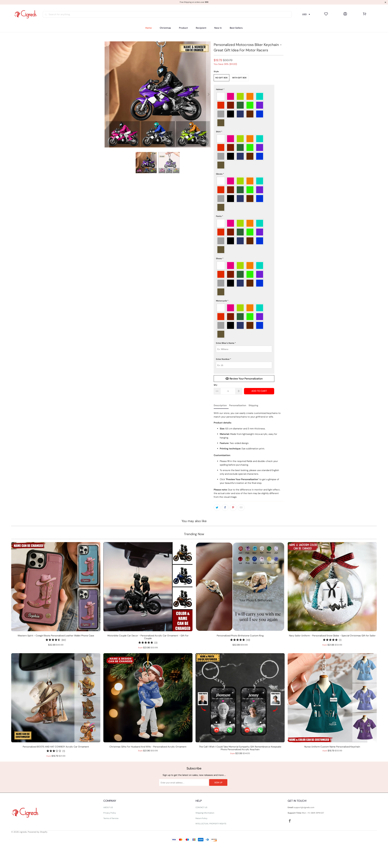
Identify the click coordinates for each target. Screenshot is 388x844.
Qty (215, 385)
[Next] (208, 94)
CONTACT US (201, 807)
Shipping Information (205, 813)
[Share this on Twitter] (217, 507)
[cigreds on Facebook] (290, 821)
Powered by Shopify (37, 832)
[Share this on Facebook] (225, 507)
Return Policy (201, 818)
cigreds (23, 832)
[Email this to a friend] (241, 507)
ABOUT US (108, 807)
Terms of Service (110, 818)
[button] (183, 28)
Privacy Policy (109, 813)
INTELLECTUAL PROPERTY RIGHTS (211, 823)
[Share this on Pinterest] (233, 507)
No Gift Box (221, 77)
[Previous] (106, 94)
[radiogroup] (244, 109)
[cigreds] (25, 14)
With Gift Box (239, 77)
